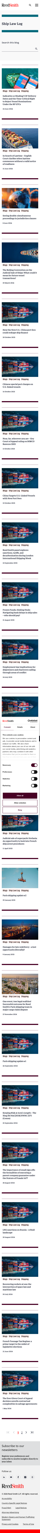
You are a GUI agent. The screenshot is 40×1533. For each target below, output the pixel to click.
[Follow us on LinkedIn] (4, 1477)
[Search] (30, 5)
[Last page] (32, 1432)
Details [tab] (20, 727)
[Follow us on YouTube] (11, 1477)
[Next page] (26, 1432)
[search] (36, 48)
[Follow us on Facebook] (18, 1477)
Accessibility (7, 1498)
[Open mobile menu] (36, 5)
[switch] (34, 772)
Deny (20, 810)
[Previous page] (13, 1432)
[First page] (8, 1432)
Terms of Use (28, 1524)
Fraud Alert (6, 1508)
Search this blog (10, 42)
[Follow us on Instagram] (25, 1477)
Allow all (20, 796)
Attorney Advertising (10, 1512)
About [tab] (32, 727)
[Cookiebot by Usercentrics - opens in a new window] (28, 721)
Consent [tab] (7, 727)
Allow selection (20, 803)
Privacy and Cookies (10, 1524)
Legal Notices (21, 1508)
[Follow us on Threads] (32, 1477)
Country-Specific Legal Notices (14, 1503)
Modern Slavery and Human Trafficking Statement (18, 1518)
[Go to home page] (10, 5)
